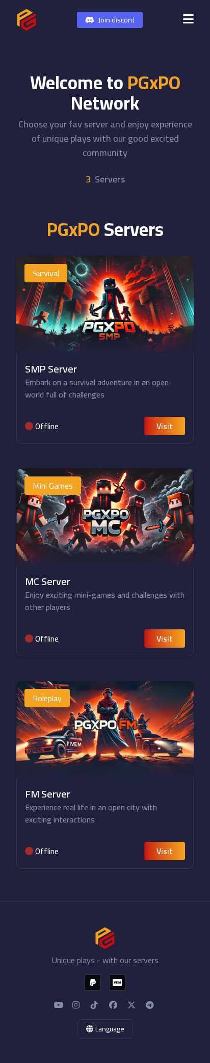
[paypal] (93, 982)
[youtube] (59, 1005)
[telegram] (151, 1005)
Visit (164, 426)
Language (109, 1028)
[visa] (117, 982)
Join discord (116, 19)
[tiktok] (96, 1005)
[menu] (188, 19)
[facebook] (114, 1005)
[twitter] (132, 1005)
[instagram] (77, 1005)
